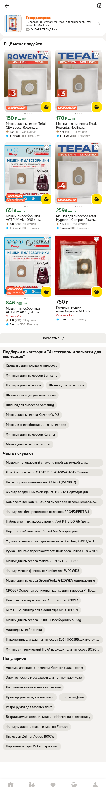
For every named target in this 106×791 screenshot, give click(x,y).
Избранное (53, 785)
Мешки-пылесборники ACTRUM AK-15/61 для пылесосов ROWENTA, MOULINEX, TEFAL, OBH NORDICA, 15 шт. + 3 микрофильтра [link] (23, 310)
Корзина (74, 785)
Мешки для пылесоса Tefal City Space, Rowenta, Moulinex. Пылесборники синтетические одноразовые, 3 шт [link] (28, 125)
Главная (10, 785)
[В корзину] (46, 107)
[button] (7, 6)
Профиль (95, 785)
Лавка (31, 785)
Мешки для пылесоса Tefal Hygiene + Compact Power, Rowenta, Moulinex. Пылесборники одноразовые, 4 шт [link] (78, 218)
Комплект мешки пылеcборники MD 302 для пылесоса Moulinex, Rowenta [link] (73, 309)
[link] (31, 366)
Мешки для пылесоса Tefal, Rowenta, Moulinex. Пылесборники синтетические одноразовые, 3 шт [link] (78, 125)
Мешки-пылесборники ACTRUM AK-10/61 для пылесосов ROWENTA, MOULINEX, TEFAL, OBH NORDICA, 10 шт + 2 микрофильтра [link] (23, 218)
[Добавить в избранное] (46, 55)
